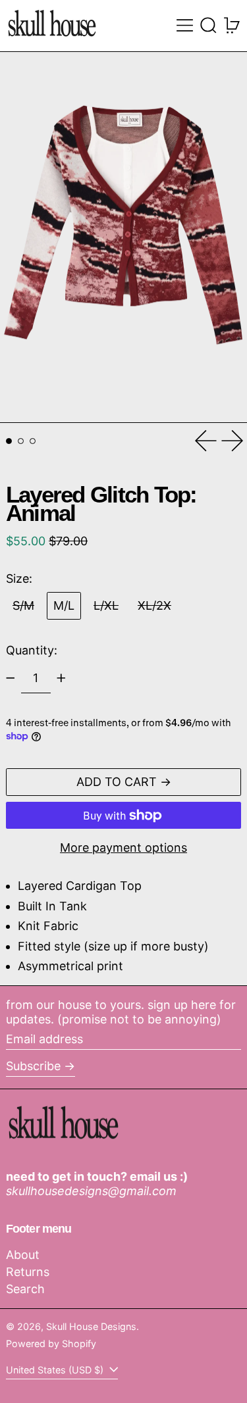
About (23, 1255)
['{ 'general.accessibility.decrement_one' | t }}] (10, 678)
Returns (27, 1272)
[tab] (9, 441)
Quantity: (31, 650)
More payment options (123, 847)
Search (25, 1289)
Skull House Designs (91, 1326)
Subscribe (33, 1066)
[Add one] (61, 678)
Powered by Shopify (51, 1343)
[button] (208, 25)
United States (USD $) (56, 1369)
